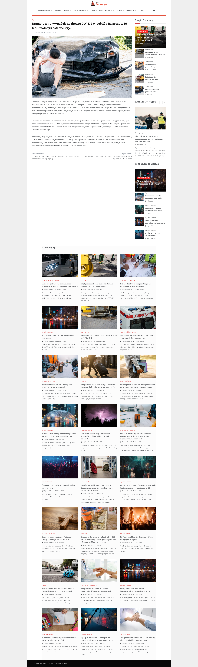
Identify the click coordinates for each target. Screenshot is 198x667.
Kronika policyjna (139, 133)
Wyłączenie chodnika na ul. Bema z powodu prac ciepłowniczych (150, 37)
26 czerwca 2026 (151, 238)
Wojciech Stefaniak (51, 32)
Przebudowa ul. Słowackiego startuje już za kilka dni (155, 54)
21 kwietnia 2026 (141, 144)
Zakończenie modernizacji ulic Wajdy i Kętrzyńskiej (154, 79)
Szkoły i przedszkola (125, 381)
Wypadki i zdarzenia (38, 20)
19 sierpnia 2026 (151, 57)
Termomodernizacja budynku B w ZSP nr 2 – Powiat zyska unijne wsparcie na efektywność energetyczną (98, 539)
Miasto (66, 10)
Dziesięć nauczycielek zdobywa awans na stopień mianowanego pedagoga (137, 385)
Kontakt (141, 10)
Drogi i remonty (142, 31)
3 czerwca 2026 (151, 82)
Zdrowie (93, 10)
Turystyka (108, 10)
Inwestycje (84, 533)
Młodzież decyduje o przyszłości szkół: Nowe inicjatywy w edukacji (59, 638)
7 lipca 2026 (150, 226)
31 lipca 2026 (150, 201)
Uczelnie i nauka (85, 482)
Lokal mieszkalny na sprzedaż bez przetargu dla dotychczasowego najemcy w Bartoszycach (135, 436)
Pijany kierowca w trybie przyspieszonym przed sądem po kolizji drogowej (149, 139)
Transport (57, 10)
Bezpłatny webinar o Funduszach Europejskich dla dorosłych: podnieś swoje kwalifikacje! (97, 488)
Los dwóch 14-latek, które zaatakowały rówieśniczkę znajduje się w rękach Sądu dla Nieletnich (108, 157)
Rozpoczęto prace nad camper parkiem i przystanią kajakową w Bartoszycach (99, 385)
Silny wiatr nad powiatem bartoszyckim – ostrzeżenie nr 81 (155, 223)
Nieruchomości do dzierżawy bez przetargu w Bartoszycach (57, 385)
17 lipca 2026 (150, 213)
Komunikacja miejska (47, 280)
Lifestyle (119, 10)
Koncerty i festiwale (47, 482)
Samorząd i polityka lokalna (127, 280)
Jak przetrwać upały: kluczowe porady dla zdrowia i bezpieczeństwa (137, 638)
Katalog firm (130, 10)
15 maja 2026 (150, 95)
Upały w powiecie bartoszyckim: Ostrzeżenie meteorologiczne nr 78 (97, 638)
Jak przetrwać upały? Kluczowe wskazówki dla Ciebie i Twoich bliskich (95, 436)
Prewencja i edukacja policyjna (128, 332)
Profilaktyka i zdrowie (86, 430)
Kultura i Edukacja (79, 10)
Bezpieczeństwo (44, 10)
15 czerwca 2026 (151, 70)
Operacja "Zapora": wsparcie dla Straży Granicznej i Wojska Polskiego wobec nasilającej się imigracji (56, 157)
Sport (101, 10)
